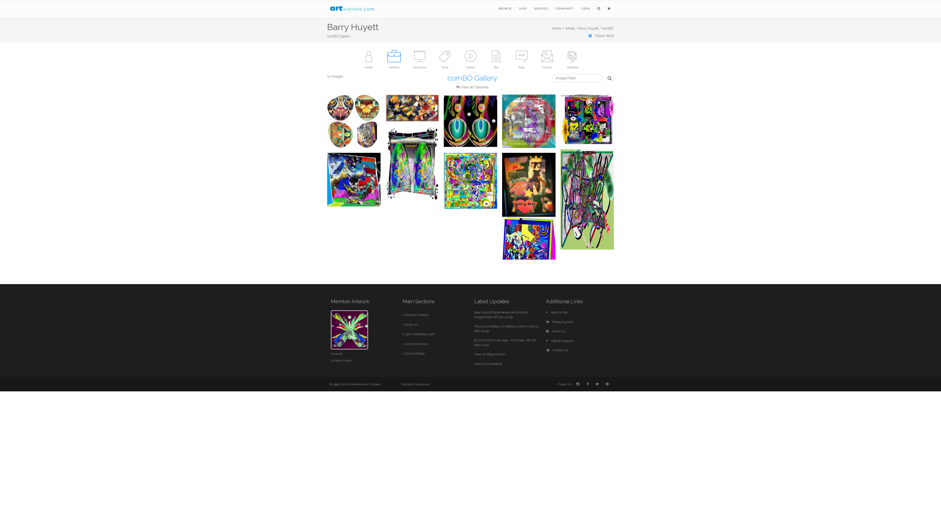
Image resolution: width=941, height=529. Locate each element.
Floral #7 (336, 354)
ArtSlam (375, 384)
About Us (558, 331)
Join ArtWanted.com (420, 334)
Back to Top (559, 312)
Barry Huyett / (590, 28)
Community (564, 8)
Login (585, 8)
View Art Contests (487, 364)
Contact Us (560, 350)
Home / (558, 28)
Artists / (571, 28)
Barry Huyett (343, 360)
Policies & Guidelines (415, 384)
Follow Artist (604, 36)
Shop (523, 8)
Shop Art (411, 324)
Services (541, 8)
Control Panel (415, 353)
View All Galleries (475, 87)
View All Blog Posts (488, 354)
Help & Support (561, 341)
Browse (505, 8)
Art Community (416, 344)
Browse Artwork (417, 315)
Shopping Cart (562, 322)
